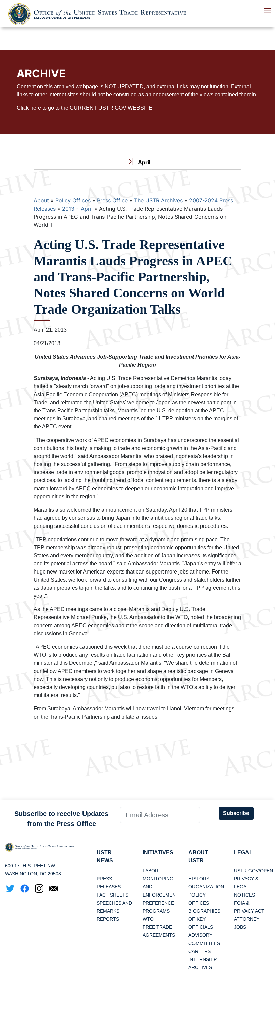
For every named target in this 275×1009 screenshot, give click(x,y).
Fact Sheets (112, 895)
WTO (148, 919)
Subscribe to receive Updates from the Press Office (61, 818)
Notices (244, 895)
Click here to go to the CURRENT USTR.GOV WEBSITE (84, 108)
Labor (150, 870)
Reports (108, 919)
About (41, 200)
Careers (199, 951)
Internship (202, 959)
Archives (200, 967)
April (87, 208)
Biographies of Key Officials (204, 919)
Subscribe (236, 813)
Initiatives (158, 852)
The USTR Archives (158, 200)
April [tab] (143, 162)
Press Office (112, 200)
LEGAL (243, 852)
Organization (206, 886)
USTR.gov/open (253, 870)
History (198, 878)
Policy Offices (73, 200)
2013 (68, 208)
